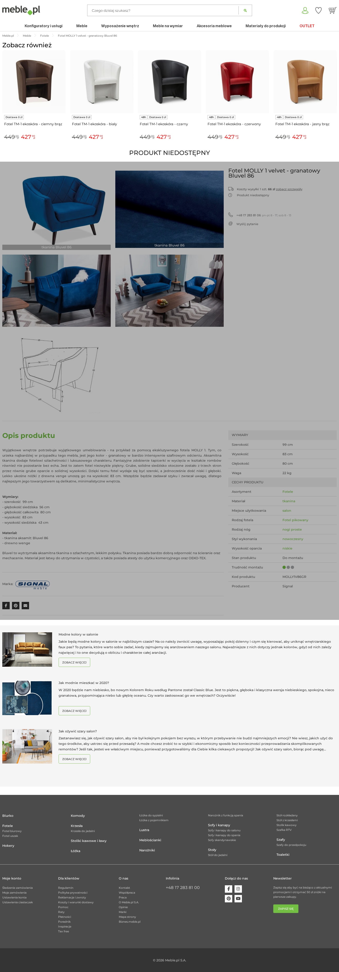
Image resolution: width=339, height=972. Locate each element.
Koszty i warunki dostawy (76, 902)
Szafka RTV (284, 830)
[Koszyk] (333, 10)
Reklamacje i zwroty (72, 897)
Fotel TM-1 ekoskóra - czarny (164, 124)
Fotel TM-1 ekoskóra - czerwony (234, 124)
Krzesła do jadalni (83, 831)
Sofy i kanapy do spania (224, 835)
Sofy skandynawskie (222, 840)
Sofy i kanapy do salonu (224, 830)
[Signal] (32, 584)
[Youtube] (238, 898)
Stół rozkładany (287, 815)
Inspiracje (64, 926)
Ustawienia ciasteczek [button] (17, 902)
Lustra (144, 830)
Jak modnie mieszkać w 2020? (84, 683)
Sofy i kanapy (219, 825)
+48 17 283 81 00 (183, 887)
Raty (61, 912)
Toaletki (283, 855)
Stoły (212, 850)
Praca (123, 897)
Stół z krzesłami (287, 820)
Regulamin (65, 887)
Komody (78, 816)
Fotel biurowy (12, 831)
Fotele (287, 492)
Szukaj (245, 10)
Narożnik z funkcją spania (225, 815)
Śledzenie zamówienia (17, 887)
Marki (122, 912)
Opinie (123, 907)
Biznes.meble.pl (129, 921)
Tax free (63, 931)
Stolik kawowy (287, 825)
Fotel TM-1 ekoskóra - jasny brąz (302, 124)
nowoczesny (292, 539)
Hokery (8, 846)
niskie (287, 548)
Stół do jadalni (217, 855)
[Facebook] (228, 889)
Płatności (64, 916)
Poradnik (64, 921)
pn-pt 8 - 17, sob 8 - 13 (263, 215)
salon (286, 510)
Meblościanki (150, 840)
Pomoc (63, 907)
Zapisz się (286, 908)
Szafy (281, 840)
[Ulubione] (318, 10)
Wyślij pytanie (247, 224)
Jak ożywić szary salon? (78, 731)
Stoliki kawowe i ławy (89, 841)
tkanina (288, 501)
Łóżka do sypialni (151, 815)
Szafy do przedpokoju (291, 845)
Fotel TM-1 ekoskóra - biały (94, 124)
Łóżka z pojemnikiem (154, 820)
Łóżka (75, 851)
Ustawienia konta (14, 897)
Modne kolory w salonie (78, 634)
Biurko (7, 816)
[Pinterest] (228, 898)
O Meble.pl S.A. (129, 902)
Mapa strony (127, 916)
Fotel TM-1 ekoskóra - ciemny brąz (33, 124)
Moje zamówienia (14, 892)
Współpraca (127, 892)
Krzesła (77, 826)
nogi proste (292, 529)
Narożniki (147, 850)
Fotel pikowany (295, 520)
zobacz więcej (74, 662)
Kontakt (124, 887)
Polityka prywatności (72, 892)
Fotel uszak (10, 836)
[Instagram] (238, 889)
